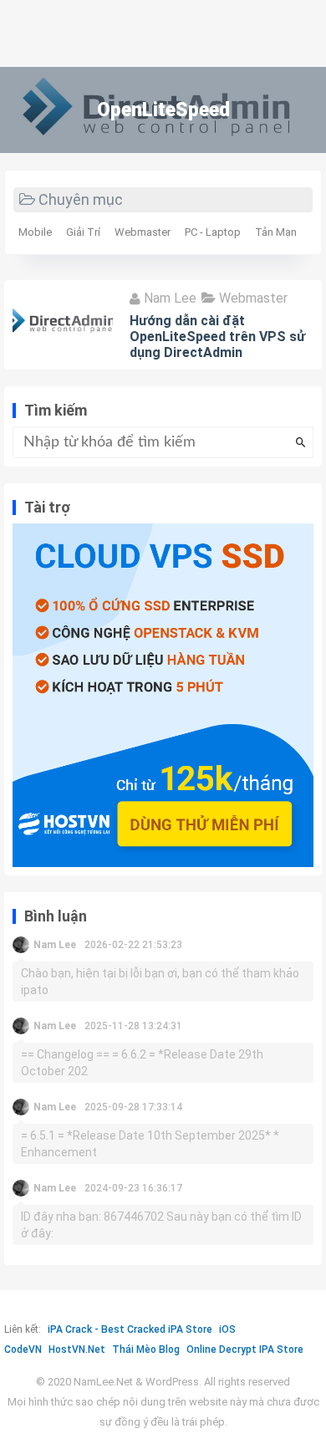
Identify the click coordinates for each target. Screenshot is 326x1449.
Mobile (35, 232)
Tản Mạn (276, 232)
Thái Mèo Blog (146, 1349)
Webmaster (143, 232)
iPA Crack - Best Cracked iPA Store (130, 1329)
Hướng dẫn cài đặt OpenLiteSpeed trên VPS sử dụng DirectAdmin (217, 336)
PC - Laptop (213, 232)
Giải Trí (83, 232)
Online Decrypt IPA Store (244, 1349)
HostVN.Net (76, 1349)
